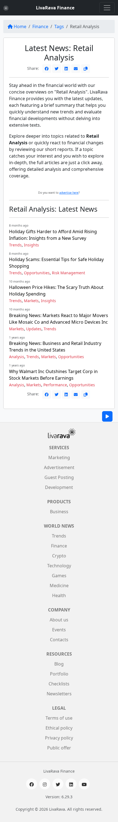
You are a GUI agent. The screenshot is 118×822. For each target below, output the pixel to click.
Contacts (59, 640)
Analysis (16, 356)
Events (59, 630)
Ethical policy (59, 728)
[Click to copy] (85, 68)
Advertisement (59, 467)
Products (59, 502)
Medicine (59, 585)
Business (59, 512)
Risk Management (68, 272)
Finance (40, 26)
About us (59, 620)
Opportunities (37, 272)
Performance (55, 384)
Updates (33, 328)
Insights (31, 245)
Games (59, 576)
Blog (59, 664)
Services (59, 448)
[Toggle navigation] (107, 7)
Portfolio (59, 674)
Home (20, 26)
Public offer (59, 748)
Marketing (59, 457)
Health (59, 595)
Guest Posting (59, 477)
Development (59, 487)
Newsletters (59, 694)
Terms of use (59, 718)
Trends (15, 245)
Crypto (59, 556)
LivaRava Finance (55, 8)
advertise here (68, 193)
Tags (59, 26)
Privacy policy (59, 738)
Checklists (59, 684)
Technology (59, 566)
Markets (31, 300)
